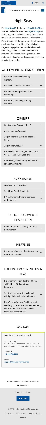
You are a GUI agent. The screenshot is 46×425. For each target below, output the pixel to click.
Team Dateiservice (32, 381)
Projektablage (33, 31)
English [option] (37, 3)
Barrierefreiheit (35, 413)
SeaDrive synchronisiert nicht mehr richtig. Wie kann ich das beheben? (19, 295)
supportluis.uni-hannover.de (16, 362)
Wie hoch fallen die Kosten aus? (18, 85)
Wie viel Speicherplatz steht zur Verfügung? (18, 93)
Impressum (8, 413)
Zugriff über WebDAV (13, 145)
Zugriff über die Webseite (15, 131)
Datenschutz (21, 413)
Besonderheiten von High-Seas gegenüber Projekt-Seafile (21, 253)
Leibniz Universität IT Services (23, 10)
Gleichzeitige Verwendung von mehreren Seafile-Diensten (21, 162)
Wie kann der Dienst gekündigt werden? (17, 102)
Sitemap (23, 417)
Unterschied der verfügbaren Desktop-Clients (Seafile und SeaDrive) (21, 153)
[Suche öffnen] (43, 3)
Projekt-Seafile (34, 28)
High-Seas (9, 28)
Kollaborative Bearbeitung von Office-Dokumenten (21, 228)
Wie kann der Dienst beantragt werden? (17, 78)
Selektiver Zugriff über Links (16, 191)
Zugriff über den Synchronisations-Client (19, 138)
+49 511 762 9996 (11, 354)
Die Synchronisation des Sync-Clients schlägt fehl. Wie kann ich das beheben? (20, 284)
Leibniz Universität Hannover (26, 409)
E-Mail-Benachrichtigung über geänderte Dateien (20, 198)
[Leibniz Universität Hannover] (8, 3)
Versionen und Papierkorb (15, 185)
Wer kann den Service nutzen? (17, 125)
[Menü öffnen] (43, 11)
